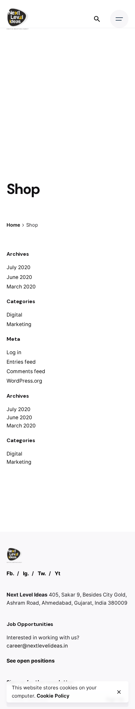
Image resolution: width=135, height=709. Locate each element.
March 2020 (21, 287)
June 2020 (19, 277)
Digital (14, 315)
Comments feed (26, 371)
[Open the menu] (119, 19)
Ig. (26, 573)
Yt (57, 573)
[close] (119, 692)
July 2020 (18, 267)
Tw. (42, 573)
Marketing (19, 324)
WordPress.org (24, 381)
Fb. (10, 573)
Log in (14, 352)
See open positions (31, 661)
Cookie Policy (53, 696)
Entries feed (21, 362)
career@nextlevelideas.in (37, 646)
